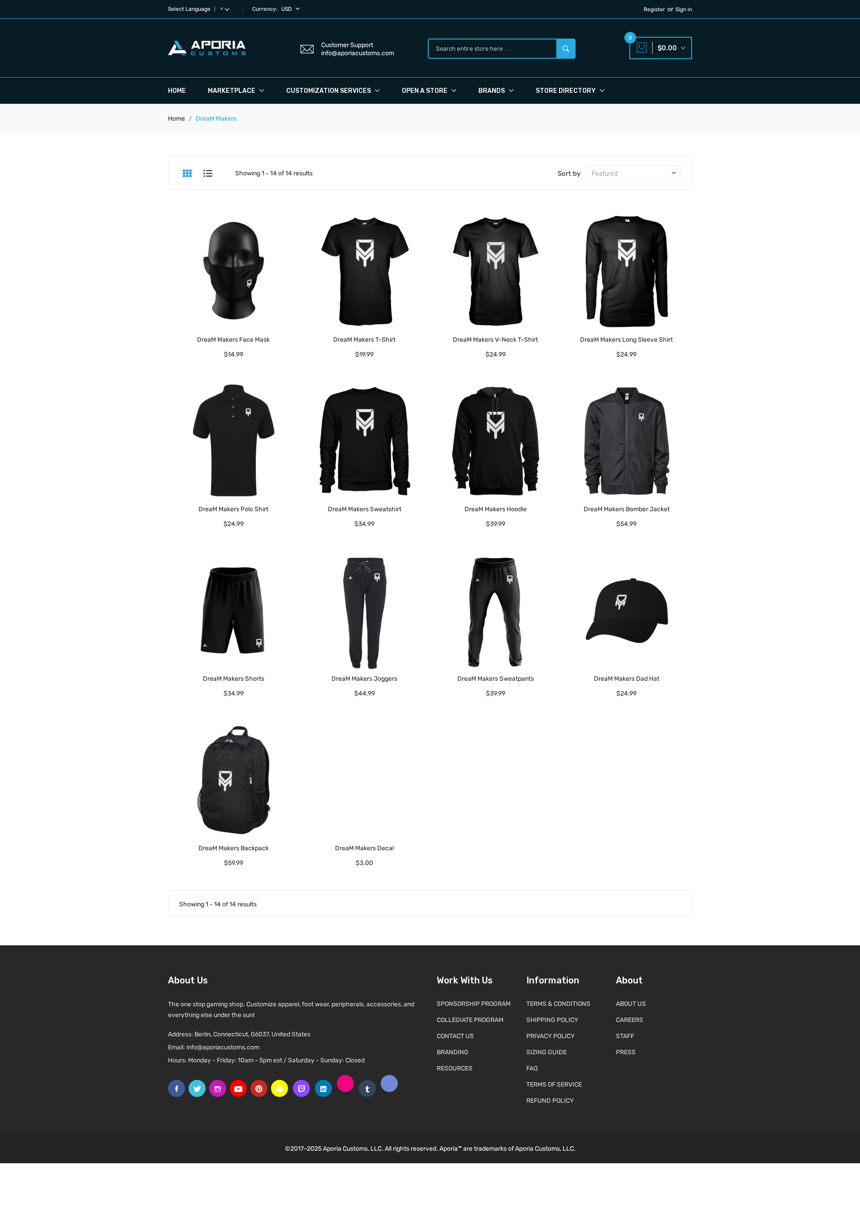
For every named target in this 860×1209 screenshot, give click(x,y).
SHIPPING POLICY (552, 1020)
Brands (492, 91)
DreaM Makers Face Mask (233, 340)
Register (654, 9)
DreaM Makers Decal (364, 848)
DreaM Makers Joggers (364, 679)
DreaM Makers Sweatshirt (364, 509)
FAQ (532, 1068)
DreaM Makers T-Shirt (364, 340)
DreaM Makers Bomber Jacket (627, 509)
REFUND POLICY (550, 1101)
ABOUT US (631, 1004)
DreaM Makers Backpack (233, 848)
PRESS (626, 1052)
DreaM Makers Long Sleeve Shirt (626, 340)
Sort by (569, 174)
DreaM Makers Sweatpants (495, 679)
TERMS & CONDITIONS (558, 1004)
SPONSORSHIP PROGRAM (474, 1004)
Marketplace (232, 91)
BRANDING (453, 1052)
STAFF (625, 1036)
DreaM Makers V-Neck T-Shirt (495, 340)
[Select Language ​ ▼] (228, 9)
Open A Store (425, 91)
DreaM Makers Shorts (233, 679)
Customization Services (329, 91)
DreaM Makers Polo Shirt (233, 509)
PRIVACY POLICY (550, 1036)
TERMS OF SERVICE (554, 1084)
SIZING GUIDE (546, 1052)
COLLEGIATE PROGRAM (470, 1020)
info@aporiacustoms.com (222, 1047)
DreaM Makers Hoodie (495, 509)
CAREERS (629, 1020)
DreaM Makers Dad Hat (626, 679)
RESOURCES (455, 1068)
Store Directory (566, 91)
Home (177, 91)
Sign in (683, 9)
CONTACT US (455, 1036)
